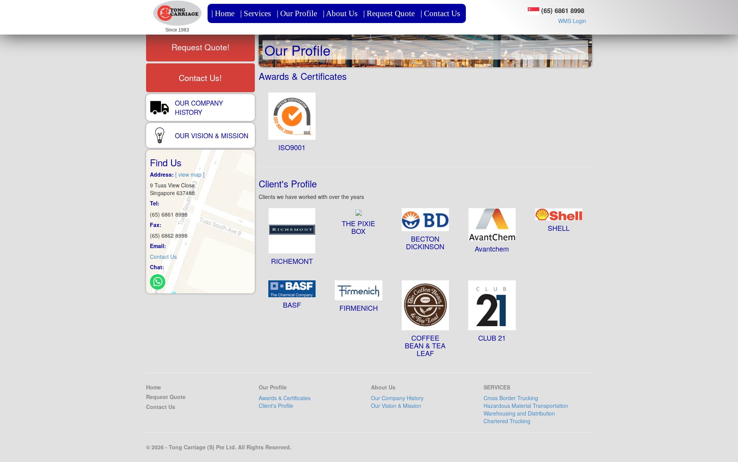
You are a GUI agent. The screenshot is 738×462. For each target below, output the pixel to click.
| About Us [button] (340, 13)
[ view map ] (189, 174)
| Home (222, 13)
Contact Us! (200, 77)
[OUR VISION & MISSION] (200, 125)
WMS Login (572, 21)
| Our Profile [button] (297, 13)
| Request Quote (389, 13)
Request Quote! (200, 47)
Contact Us (163, 256)
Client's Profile (276, 405)
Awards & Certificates (285, 398)
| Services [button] (255, 13)
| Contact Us (440, 13)
